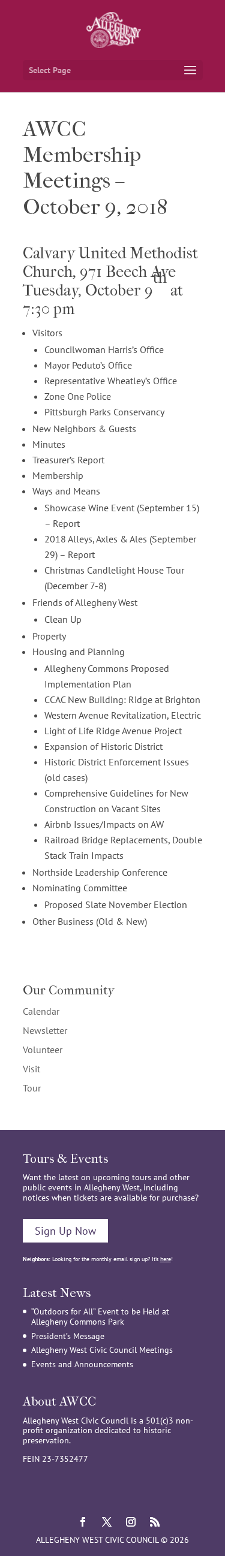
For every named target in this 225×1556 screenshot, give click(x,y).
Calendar (41, 1011)
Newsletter (45, 1030)
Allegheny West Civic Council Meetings (102, 1349)
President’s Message (67, 1336)
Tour (32, 1088)
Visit (31, 1069)
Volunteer (42, 1050)
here (165, 1259)
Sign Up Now (65, 1231)
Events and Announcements (82, 1364)
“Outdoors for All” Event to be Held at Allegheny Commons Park (100, 1316)
